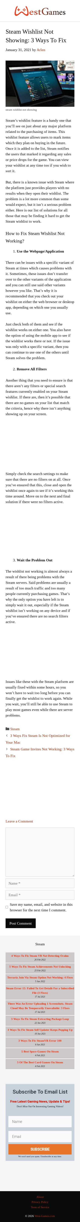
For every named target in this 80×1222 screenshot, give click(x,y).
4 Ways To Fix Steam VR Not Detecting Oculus (40, 955)
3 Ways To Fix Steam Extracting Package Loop (40, 1018)
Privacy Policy (40, 1202)
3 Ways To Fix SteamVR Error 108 (40, 1040)
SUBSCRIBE (40, 1149)
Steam (15, 729)
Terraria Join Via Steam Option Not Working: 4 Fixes (40, 977)
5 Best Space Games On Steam (40, 1051)
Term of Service (40, 1207)
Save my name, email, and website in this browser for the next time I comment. (41, 907)
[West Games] (40, 10)
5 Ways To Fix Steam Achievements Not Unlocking (40, 966)
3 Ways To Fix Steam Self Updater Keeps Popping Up (40, 1029)
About (40, 1196)
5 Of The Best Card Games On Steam (40, 1062)
